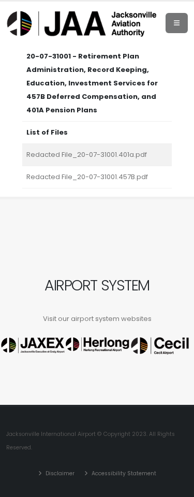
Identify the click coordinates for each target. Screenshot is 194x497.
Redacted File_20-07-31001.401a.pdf (86, 154)
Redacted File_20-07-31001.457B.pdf (87, 177)
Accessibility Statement (123, 473)
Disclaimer (59, 473)
